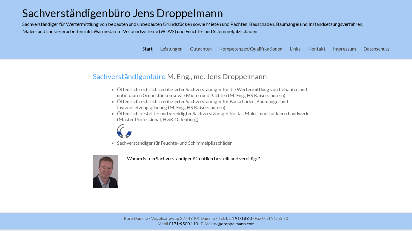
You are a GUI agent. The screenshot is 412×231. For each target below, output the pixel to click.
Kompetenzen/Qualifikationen (250, 48)
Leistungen (171, 48)
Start (147, 48)
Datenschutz (376, 48)
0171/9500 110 (183, 223)
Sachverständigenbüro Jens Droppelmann (122, 13)
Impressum (344, 48)
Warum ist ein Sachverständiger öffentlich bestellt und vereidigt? (193, 158)
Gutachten (201, 48)
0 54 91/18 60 (239, 218)
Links (295, 48)
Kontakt (316, 48)
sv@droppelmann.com (234, 223)
